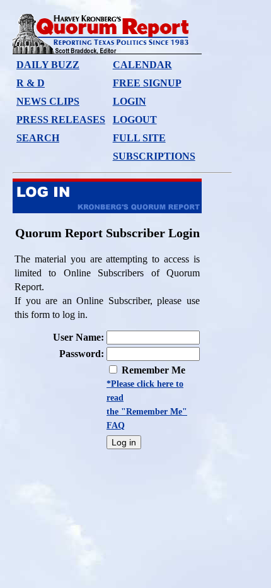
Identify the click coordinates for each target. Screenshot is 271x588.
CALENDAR (142, 64)
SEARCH (37, 137)
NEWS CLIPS (47, 101)
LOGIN (129, 101)
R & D (30, 83)
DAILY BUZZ (47, 64)
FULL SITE (139, 137)
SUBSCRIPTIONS (154, 156)
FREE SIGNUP (147, 83)
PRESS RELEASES (60, 119)
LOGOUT (135, 119)
